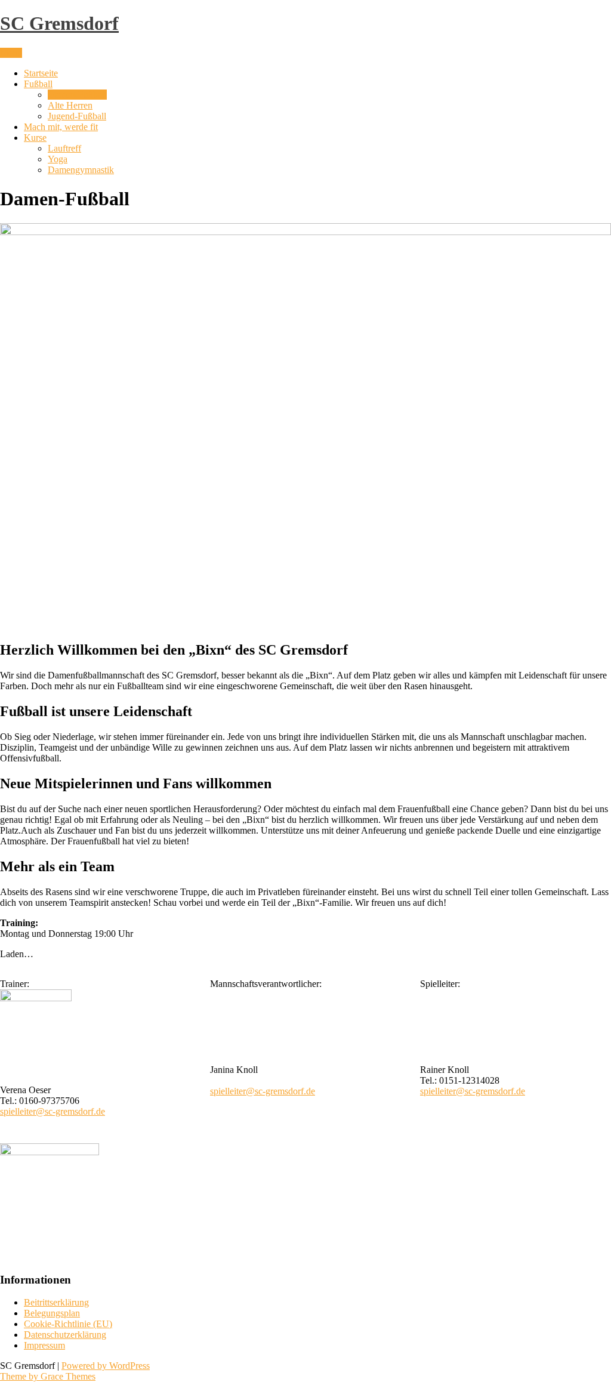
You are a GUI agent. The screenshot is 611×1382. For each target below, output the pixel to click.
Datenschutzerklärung (65, 1334)
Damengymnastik (81, 170)
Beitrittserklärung (56, 1302)
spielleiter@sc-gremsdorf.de (52, 1111)
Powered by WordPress (105, 1366)
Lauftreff (64, 148)
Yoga (57, 159)
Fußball (38, 84)
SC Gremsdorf (59, 23)
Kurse (35, 137)
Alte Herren (70, 105)
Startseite (41, 73)
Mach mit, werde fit (61, 127)
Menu (11, 53)
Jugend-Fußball (77, 116)
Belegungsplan (52, 1313)
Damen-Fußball (77, 95)
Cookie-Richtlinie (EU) (68, 1324)
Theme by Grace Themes (47, 1376)
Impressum (44, 1345)
